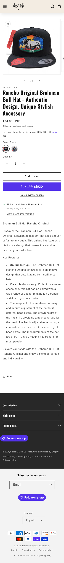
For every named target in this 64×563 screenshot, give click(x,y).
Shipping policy (9, 460)
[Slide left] (24, 81)
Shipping (7, 126)
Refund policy (9, 456)
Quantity (7, 156)
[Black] (6, 149)
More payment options (32, 195)
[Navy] (14, 149)
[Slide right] (40, 81)
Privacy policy (24, 456)
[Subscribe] (51, 485)
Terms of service (42, 456)
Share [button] (10, 376)
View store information (20, 213)
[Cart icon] (59, 6)
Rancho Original (30, 546)
